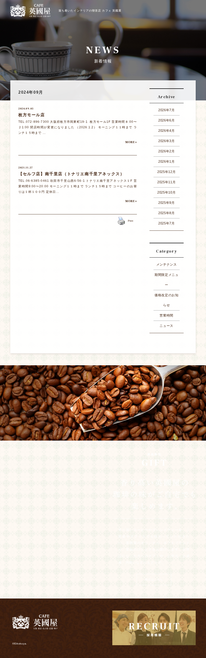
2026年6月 (166, 120)
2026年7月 (166, 110)
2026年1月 (166, 161)
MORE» (131, 142)
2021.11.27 (25, 167)
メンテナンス (166, 264)
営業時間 (166, 315)
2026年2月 (166, 151)
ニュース (166, 326)
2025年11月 (166, 182)
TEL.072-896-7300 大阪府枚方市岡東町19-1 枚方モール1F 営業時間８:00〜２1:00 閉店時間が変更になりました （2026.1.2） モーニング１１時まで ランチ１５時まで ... (77, 127)
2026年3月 (166, 141)
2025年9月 (166, 203)
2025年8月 (166, 213)
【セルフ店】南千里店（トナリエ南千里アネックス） (71, 174)
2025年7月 (166, 223)
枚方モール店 (31, 115)
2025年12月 (166, 172)
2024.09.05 (26, 108)
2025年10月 (166, 192)
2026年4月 (166, 131)
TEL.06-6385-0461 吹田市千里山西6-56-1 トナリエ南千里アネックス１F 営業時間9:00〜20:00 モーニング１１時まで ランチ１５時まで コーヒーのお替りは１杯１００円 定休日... (77, 186)
